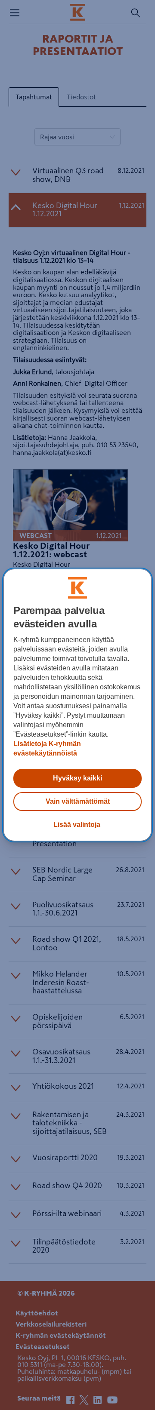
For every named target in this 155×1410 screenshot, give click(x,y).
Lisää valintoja (76, 824)
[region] (77, 705)
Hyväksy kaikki (77, 778)
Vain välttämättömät (78, 801)
